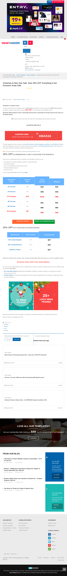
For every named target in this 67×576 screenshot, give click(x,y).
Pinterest (53, 545)
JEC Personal (11, 201)
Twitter (53, 541)
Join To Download (58, 1)
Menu (25, 46)
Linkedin (53, 538)
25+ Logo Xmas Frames (10, 271)
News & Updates (31, 75)
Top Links (26, 50)
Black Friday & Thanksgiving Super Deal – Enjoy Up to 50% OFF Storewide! (25, 355)
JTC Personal (11, 186)
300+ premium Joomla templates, (35, 144)
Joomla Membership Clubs (45, 146)
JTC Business (11, 191)
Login (49, 1)
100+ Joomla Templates (15, 239)
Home (13, 75)
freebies (6, 326)
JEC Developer (11, 211)
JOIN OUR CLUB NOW (23, 221)
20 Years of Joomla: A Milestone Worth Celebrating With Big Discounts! (24, 377)
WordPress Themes (58, 144)
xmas (5, 328)
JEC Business (11, 206)
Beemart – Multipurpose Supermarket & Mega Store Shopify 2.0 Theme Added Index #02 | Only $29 (22, 469)
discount (6, 330)
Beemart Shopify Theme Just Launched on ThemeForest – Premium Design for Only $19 (23, 479)
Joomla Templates (21, 75)
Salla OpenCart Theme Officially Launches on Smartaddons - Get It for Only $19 (23, 459)
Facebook (53, 534)
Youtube (53, 549)
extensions (47, 144)
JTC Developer (11, 196)
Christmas (6, 324)
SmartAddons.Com (14, 572)
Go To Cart (28, 70)
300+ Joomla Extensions (15, 244)
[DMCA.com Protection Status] (33, 568)
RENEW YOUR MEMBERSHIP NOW (44, 221)
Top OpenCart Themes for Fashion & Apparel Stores (19, 488)
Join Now (33, 438)
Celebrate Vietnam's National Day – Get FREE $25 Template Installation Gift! (26, 400)
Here (26, 172)
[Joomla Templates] (11, 43)
